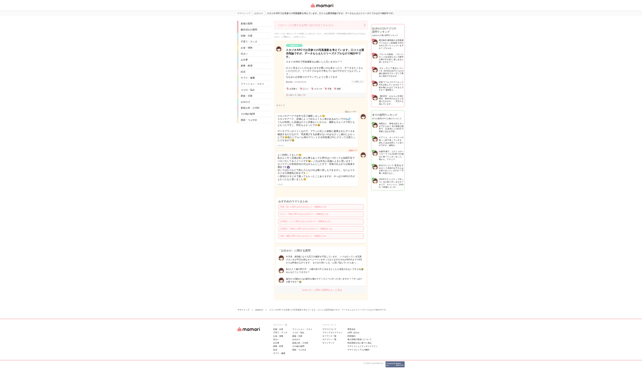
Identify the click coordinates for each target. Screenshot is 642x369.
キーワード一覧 (329, 336)
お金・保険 (246, 47)
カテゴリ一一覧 (329, 339)
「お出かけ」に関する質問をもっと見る (321, 290)
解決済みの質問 (249, 29)
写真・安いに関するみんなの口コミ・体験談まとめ (303, 207)
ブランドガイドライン (332, 332)
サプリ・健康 (248, 77)
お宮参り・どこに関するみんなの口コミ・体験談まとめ (305, 221)
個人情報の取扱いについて (359, 339)
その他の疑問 (248, 114)
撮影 (339, 89)
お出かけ (245, 101)
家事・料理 (246, 65)
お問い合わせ (353, 332)
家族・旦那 (246, 95)
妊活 (243, 71)
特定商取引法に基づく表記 (359, 343)
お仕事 (244, 59)
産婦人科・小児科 (250, 108)
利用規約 (351, 336)
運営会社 (351, 329)
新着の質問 (246, 23)
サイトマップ (328, 343)
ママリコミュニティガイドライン (362, 346)
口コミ (306, 89)
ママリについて (329, 329)
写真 (330, 89)
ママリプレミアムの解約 (358, 350)
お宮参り (293, 89)
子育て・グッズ (249, 41)
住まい (244, 53)
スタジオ (318, 89)
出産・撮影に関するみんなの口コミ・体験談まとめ (303, 236)
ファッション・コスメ (252, 83)
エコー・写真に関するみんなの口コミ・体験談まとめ (304, 214)
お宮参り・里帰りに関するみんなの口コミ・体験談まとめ (306, 229)
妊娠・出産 (246, 35)
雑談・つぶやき (249, 120)
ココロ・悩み (248, 89)
